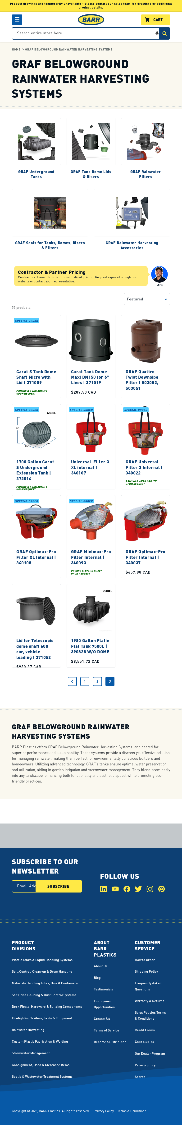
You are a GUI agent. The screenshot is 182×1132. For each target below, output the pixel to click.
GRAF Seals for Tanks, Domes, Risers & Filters (50, 245)
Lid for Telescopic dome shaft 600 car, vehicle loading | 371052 (35, 649)
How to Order (145, 959)
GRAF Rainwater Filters (145, 174)
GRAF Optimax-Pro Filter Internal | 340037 (145, 557)
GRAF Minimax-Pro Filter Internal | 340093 (91, 557)
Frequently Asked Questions (148, 986)
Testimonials (103, 989)
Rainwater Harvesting (28, 1029)
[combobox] (91, 33)
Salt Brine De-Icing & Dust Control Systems (44, 995)
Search (140, 1076)
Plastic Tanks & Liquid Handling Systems (42, 959)
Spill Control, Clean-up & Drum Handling (42, 971)
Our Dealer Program (150, 1053)
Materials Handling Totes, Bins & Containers (45, 983)
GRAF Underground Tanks (36, 174)
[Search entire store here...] (164, 33)
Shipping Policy (146, 971)
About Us (100, 966)
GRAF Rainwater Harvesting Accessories (132, 245)
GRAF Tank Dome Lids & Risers (91, 174)
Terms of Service (106, 1030)
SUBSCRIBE (58, 886)
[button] (17, 19)
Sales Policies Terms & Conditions (150, 1015)
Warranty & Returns (149, 1001)
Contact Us (102, 1018)
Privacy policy (145, 1065)
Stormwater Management (31, 1053)
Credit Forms (145, 1030)
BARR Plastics (49, 1111)
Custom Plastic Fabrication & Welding (40, 1041)
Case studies (144, 1041)
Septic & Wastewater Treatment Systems (42, 1076)
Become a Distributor (110, 1042)
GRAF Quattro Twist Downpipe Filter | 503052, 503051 (142, 380)
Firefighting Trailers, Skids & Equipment (42, 1018)
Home (16, 49)
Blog (97, 977)
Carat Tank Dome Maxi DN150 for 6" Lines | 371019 (90, 377)
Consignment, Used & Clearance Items (40, 1065)
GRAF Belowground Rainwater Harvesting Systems (69, 49)
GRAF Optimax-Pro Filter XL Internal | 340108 (36, 557)
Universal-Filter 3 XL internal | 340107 (90, 467)
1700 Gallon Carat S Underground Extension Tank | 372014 (35, 470)
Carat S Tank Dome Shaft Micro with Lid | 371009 (36, 377)
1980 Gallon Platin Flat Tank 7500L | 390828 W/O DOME (90, 646)
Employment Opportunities (104, 1004)
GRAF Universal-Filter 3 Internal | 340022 (144, 467)
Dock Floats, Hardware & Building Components (47, 1006)
